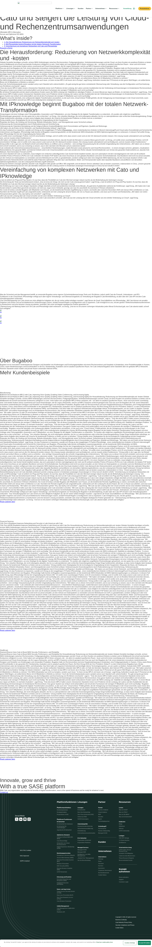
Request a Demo (6, 48)
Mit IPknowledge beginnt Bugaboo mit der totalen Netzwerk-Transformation (32, 44)
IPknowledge (67, 130)
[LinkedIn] (20, 819)
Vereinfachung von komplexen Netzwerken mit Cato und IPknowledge (30, 46)
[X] (16, 819)
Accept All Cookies (144, 943)
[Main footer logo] (25, 804)
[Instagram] (29, 819)
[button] (135, 9)
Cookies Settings (130, 943)
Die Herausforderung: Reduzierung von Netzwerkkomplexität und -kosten (31, 42)
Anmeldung (127, 8)
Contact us (4, 792)
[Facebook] (25, 819)
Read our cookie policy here (104, 942)
